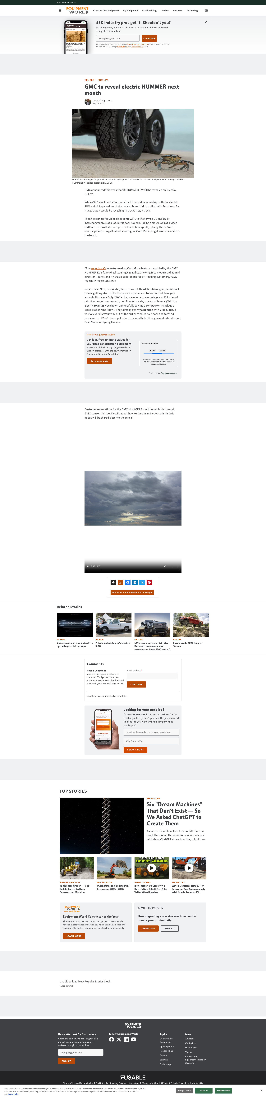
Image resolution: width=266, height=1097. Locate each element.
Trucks (89, 79)
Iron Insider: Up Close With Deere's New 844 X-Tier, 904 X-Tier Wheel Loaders (150, 889)
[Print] (113, 582)
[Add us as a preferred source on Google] (120, 582)
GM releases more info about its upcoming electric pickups (75, 644)
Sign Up (66, 1061)
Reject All (204, 1090)
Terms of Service (137, 46)
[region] (133, 1091)
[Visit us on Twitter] (119, 1038)
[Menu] (60, 10)
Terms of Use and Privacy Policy (138, 44)
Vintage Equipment (70, 882)
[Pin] (149, 582)
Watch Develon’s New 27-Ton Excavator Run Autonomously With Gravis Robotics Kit (188, 889)
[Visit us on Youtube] (133, 1038)
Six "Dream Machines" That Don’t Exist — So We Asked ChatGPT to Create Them (174, 814)
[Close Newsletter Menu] (206, 21)
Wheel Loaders (142, 882)
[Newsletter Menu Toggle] (206, 10)
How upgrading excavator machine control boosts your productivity (167, 918)
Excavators (178, 882)
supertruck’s (98, 268)
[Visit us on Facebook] (111, 1038)
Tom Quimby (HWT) (102, 100)
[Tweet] (142, 582)
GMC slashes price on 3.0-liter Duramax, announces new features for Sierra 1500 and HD (152, 646)
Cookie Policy (13, 1094)
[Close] (262, 1090)
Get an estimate (99, 361)
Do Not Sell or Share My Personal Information (117, 1083)
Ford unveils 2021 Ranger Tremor (187, 644)
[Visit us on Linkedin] (126, 1038)
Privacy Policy (122, 46)
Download (148, 928)
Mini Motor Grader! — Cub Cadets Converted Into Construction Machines (74, 889)
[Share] (128, 582)
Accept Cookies (223, 1090)
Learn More (74, 936)
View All (169, 928)
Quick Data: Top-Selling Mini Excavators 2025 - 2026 (113, 887)
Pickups (103, 79)
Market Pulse (104, 882)
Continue (136, 684)
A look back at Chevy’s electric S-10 (113, 644)
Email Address (134, 670)
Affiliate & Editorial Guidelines (175, 1083)
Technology (153, 798)
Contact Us (197, 1083)
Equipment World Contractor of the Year (90, 916)
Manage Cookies (150, 1083)
